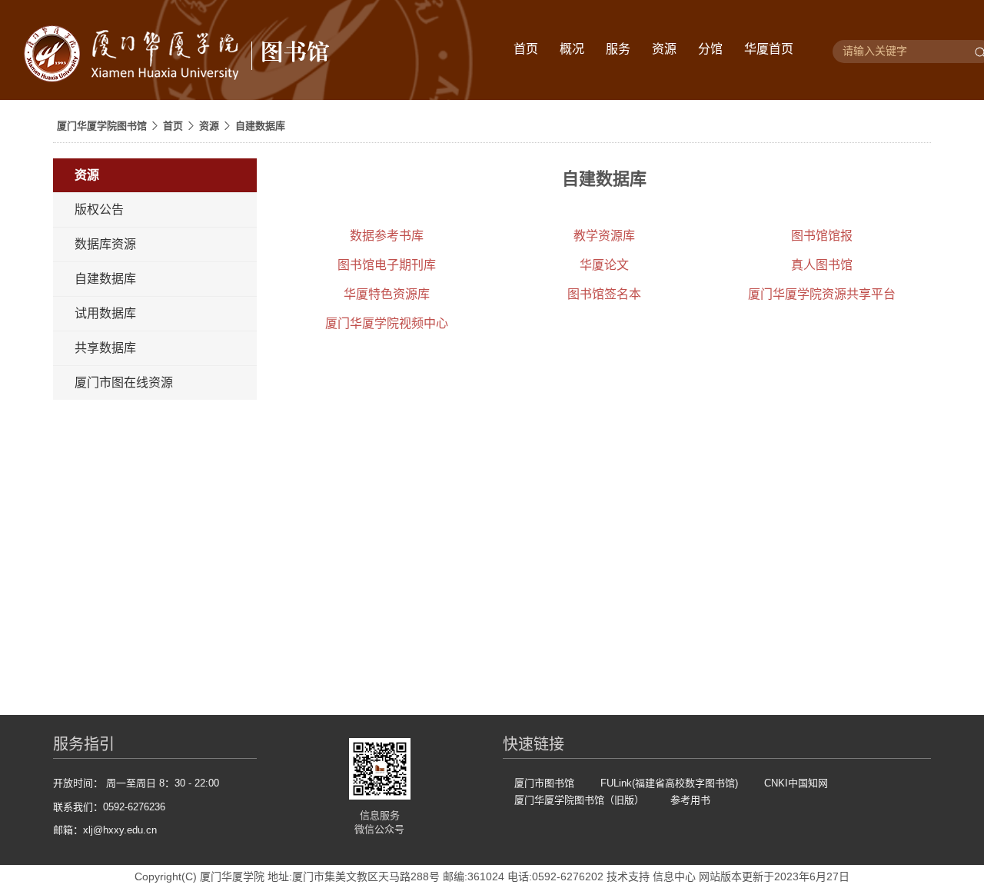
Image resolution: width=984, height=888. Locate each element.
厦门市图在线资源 (124, 382)
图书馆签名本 (604, 294)
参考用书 (690, 800)
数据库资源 (105, 244)
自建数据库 (260, 125)
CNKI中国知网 (796, 783)
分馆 (710, 48)
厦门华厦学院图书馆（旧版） (579, 800)
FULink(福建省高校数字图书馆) (669, 783)
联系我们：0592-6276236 (109, 807)
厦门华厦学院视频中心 (386, 323)
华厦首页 (768, 48)
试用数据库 (105, 313)
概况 (572, 48)
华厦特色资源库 (387, 294)
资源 (664, 48)
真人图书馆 (822, 264)
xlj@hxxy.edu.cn (120, 830)
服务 (618, 48)
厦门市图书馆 (544, 783)
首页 (526, 48)
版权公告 (99, 209)
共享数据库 (105, 347)
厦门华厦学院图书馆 (102, 125)
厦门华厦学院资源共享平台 (822, 294)
